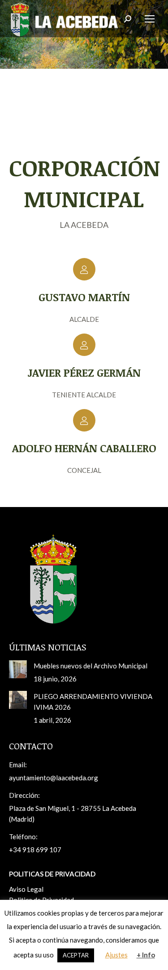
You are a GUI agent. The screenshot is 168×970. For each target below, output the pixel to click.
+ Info (146, 955)
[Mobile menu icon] (149, 19)
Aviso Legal (26, 889)
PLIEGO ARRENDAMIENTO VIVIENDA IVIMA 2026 (93, 701)
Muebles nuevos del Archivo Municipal (90, 666)
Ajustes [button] (116, 955)
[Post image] (18, 669)
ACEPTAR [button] (76, 955)
